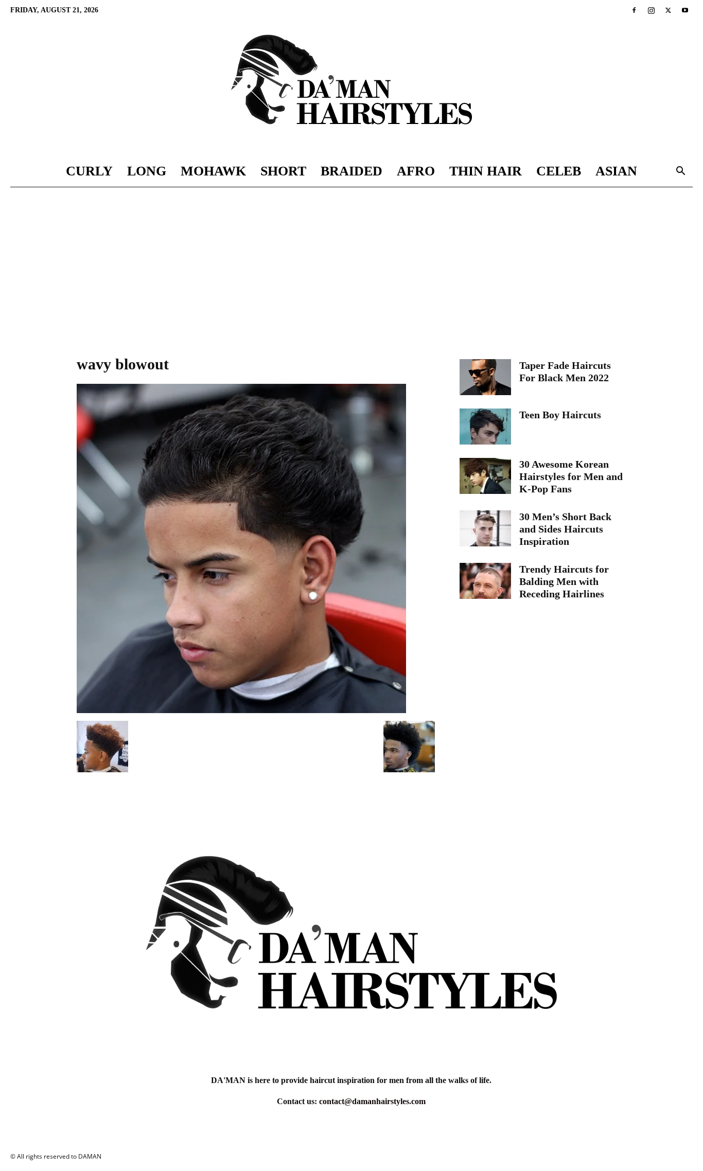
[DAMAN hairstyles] (351, 88)
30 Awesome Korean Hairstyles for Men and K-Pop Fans (571, 476)
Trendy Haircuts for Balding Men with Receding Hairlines (564, 581)
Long (146, 171)
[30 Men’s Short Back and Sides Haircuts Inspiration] (485, 528)
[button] (680, 172)
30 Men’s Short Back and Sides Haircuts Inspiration (565, 529)
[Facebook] (634, 10)
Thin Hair (485, 171)
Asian (616, 171)
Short (283, 171)
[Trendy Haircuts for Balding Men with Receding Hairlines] (485, 581)
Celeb (558, 171)
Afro (416, 171)
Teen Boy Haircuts (560, 414)
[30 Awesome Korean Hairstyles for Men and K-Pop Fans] (485, 476)
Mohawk (213, 171)
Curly (89, 171)
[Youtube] (685, 10)
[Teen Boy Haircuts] (485, 427)
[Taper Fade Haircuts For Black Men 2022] (485, 377)
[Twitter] (668, 10)
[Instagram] (651, 10)
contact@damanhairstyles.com (372, 1101)
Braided (351, 171)
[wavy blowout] (241, 710)
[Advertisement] (351, 264)
